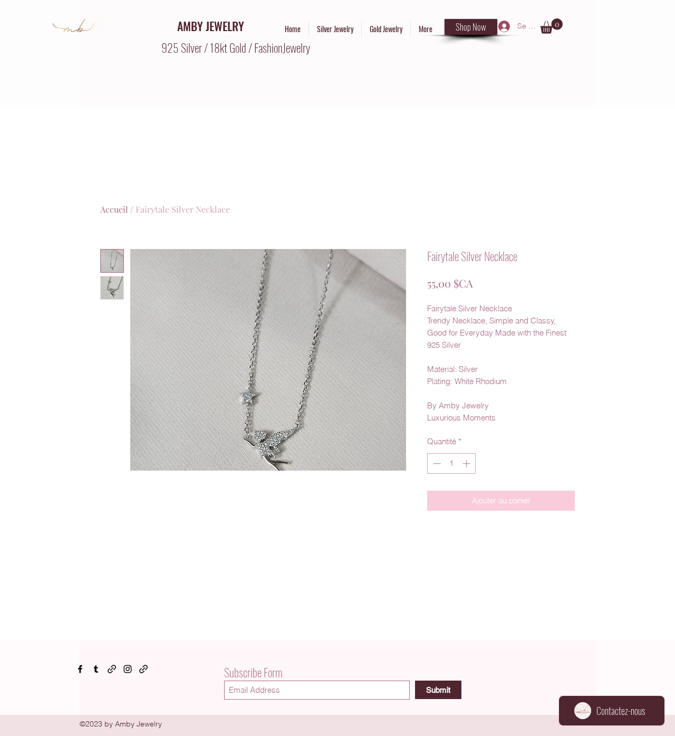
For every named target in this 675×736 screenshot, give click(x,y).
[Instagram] (127, 669)
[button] (551, 26)
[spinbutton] (451, 463)
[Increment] (467, 463)
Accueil (114, 209)
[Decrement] (436, 463)
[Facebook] (80, 669)
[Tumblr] (96, 669)
